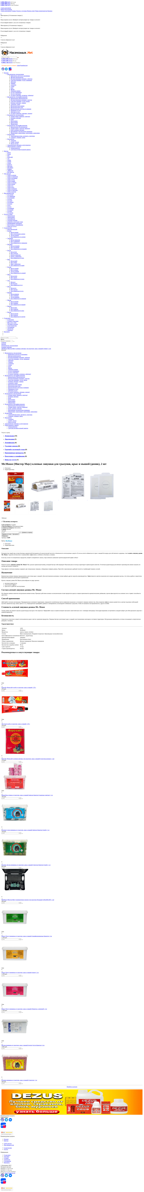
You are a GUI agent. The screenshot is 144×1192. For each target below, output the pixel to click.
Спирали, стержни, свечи (18, 137)
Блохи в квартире (16, 255)
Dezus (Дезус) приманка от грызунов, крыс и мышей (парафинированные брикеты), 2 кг (27, 936)
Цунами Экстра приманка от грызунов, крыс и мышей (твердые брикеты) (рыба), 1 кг (26, 865)
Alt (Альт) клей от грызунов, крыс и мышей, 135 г (16, 724)
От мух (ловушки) (16, 94)
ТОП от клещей (11, 182)
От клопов (10, 194)
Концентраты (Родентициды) (19, 127)
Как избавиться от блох (17, 258)
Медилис (9, 166)
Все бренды (10, 172)
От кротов (10, 213)
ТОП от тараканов (12, 176)
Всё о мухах (14, 289)
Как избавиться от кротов (18, 316)
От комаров (10, 208)
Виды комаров (15, 294)
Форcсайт (10, 157)
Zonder (9, 161)
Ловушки (13, 82)
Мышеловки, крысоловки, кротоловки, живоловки (25, 133)
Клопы (9, 231)
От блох (9, 199)
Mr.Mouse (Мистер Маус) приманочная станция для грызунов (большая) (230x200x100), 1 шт (28, 899)
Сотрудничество (12, 325)
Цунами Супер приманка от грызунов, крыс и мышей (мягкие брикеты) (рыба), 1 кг (26, 830)
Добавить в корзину (27, 532)
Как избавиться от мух (17, 291)
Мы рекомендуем (9, 193)
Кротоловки (14, 121)
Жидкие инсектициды (17, 77)
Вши (8, 259)
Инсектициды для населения (15, 74)
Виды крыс (14, 307)
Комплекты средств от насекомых (20, 76)
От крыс (9, 211)
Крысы (9, 306)
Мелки (12, 89)
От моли (9, 203)
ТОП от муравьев (12, 178)
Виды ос (13, 282)
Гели (12, 88)
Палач (9, 154)
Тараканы (10, 238)
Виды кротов (14, 313)
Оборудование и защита (14, 146)
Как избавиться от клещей (18, 273)
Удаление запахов (12, 220)
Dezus (9, 152)
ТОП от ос (10, 185)
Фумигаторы (11, 134)
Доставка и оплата (12, 324)
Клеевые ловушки (16, 118)
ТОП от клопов (11, 175)
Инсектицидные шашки (17, 106)
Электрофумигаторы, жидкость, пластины (23, 136)
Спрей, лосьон (15, 142)
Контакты (7, 331)
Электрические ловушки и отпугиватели (19, 145)
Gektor (9, 160)
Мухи (9, 286)
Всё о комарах (15, 295)
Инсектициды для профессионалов (17, 97)
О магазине (7, 318)
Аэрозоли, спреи (15, 104)
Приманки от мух (16, 110)
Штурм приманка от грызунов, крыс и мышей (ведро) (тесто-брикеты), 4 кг (23, 1045)
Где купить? (16, 534)
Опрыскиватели (15, 148)
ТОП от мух (10, 187)
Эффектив (10, 170)
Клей (12, 119)
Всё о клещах (14, 270)
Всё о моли (14, 277)
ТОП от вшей (11, 181)
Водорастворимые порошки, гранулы (21, 100)
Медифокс (10, 167)
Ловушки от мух (15, 112)
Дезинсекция (11, 216)
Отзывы (13, 11)
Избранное (5, 536)
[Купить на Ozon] (10, 70)
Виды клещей (14, 268)
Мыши (9, 300)
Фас (8, 155)
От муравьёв (10, 197)
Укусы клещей (15, 271)
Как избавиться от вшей (17, 265)
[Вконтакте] (10, 1121)
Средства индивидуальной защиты (21, 149)
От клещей (10, 202)
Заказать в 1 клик (6, 534)
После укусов (14, 143)
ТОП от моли (11, 184)
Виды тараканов (15, 240)
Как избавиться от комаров (18, 298)
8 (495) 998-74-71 (7, 60)
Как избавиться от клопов (18, 237)
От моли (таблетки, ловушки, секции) (21, 113)
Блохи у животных (16, 256)
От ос (8, 205)
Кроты (9, 312)
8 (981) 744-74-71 (7, 62)
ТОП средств (8, 1143)
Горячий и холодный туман (15, 222)
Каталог (6, 73)
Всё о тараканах (15, 241)
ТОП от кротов (11, 191)
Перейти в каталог (72, 1086)
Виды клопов (14, 232)
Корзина (50, 11)
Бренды (6, 151)
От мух (9, 206)
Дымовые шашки (15, 91)
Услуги (6, 1149)
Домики (13, 83)
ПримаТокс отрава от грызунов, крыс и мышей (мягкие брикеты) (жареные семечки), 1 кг (27, 795)
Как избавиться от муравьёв (19, 249)
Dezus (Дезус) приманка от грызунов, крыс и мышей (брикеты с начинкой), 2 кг (24, 1009)
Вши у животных (16, 264)
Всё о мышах (14, 303)
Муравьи (9, 244)
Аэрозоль (13, 140)
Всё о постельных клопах (18, 234)
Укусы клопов (15, 235)
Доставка (6, 1156)
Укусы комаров (15, 297)
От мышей (10, 210)
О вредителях (8, 228)
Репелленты (10, 139)
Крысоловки (14, 122)
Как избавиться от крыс (17, 310)
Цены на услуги (11, 226)
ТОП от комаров (12, 188)
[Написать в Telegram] (6, 70)
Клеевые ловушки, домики (18, 103)
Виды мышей (14, 301)
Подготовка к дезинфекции (15, 225)
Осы (8, 280)
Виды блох (14, 252)
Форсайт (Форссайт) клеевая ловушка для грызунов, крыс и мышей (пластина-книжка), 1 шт (28, 758)
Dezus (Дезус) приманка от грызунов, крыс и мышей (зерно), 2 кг (20, 972)
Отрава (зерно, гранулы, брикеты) (20, 128)
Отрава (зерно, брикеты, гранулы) (20, 116)
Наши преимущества (41, 11)
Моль (8, 274)
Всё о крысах (14, 309)
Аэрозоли (13, 85)
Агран (9, 163)
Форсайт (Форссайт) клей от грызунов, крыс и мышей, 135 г (19, 687)
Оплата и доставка (21, 11)
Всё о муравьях (15, 247)
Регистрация (8, 9)
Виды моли (14, 276)
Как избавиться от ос (17, 285)
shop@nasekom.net (22, 65)
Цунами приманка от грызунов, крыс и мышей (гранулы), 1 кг (19, 1080)
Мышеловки (14, 124)
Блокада (9, 164)
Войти (2, 9)
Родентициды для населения (15, 115)
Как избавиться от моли (17, 279)
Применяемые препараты (14, 223)
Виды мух (13, 288)
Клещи (9, 267)
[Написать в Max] (3, 70)
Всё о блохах (14, 253)
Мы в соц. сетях (11, 322)
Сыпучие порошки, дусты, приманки (21, 80)
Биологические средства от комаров (21, 109)
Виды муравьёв (15, 246)
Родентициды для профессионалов (17, 125)
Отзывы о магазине (12, 321)
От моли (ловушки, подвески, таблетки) (22, 95)
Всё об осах (14, 283)
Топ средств (7, 173)
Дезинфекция (11, 219)
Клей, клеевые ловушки (17, 130)
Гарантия (10, 330)
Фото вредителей (12, 229)
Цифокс (9, 169)
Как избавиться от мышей (18, 304)
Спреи (12, 86)
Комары (9, 292)
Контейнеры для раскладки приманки (21, 131)
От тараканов (11, 196)
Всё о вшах (14, 262)
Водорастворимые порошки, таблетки (21, 79)
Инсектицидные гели (17, 107)
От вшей (9, 200)
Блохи (9, 250)
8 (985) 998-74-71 (7, 59)
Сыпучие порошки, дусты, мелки (20, 101)
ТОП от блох (11, 179)
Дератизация (11, 217)
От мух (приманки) (16, 92)
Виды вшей (14, 261)
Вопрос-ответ (31, 11)
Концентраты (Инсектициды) (19, 98)
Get (8, 158)
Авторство (10, 328)
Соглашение (10, 327)
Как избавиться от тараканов (19, 243)
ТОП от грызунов (12, 190)
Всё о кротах (14, 315)
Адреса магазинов (6, 8)
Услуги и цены (8, 214)
